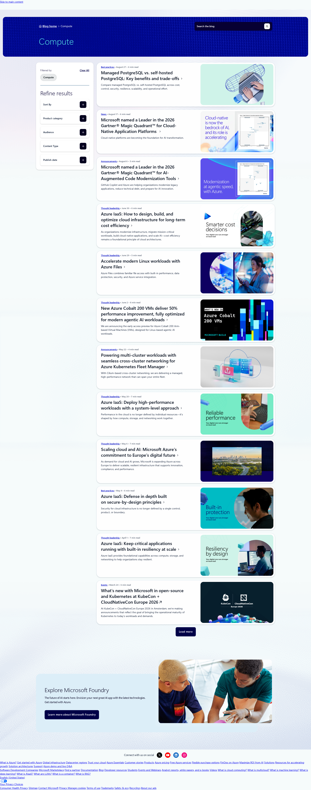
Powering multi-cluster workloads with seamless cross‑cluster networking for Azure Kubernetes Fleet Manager (138, 361)
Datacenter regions (76, 762)
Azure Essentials (115, 762)
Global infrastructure (54, 762)
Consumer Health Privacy (14, 788)
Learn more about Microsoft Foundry (72, 714)
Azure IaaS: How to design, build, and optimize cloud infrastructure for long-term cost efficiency (143, 220)
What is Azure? (8, 762)
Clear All (84, 70)
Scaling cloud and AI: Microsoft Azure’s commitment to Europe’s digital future (139, 452)
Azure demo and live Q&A (57, 766)
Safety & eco (121, 788)
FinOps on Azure (229, 762)
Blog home (49, 26)
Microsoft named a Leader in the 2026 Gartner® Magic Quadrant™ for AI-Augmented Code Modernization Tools (139, 173)
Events (104, 585)
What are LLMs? (43, 773)
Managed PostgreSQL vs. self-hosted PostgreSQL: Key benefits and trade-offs (140, 75)
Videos (213, 770)
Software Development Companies (19, 770)
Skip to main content (11, 1)
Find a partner (72, 770)
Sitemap (33, 788)
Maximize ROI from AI (251, 762)
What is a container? (63, 773)
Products (149, 762)
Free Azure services (180, 762)
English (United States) (12, 777)
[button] (186, 631)
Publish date (50, 159)
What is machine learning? (284, 770)
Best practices (107, 67)
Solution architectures (21, 766)
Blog (101, 770)
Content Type (50, 146)
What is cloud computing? (232, 770)
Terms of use (93, 788)
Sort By (47, 104)
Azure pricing (162, 762)
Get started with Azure (29, 762)
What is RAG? (83, 773)
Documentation (89, 770)
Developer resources (115, 770)
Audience (48, 132)
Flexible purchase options (206, 762)
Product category (52, 118)
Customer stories (134, 762)
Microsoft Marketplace (51, 770)
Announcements (109, 161)
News (104, 114)
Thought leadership (110, 208)
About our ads (148, 788)
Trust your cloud (97, 762)
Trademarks (107, 788)
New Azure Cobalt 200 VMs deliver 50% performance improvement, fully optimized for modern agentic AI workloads (142, 314)
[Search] (267, 26)
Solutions (269, 762)
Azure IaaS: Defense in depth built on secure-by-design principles (134, 499)
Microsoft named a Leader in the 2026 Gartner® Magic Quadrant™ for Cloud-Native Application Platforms (138, 125)
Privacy (63, 788)
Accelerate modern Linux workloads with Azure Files (140, 264)
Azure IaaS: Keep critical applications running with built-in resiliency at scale (139, 546)
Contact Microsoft (48, 788)
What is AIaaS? (25, 773)
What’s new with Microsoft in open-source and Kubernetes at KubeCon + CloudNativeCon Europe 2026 (142, 596)
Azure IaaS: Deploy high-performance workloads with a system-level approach (140, 405)
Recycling (134, 788)
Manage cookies (77, 788)
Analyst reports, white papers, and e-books (185, 770)
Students (133, 770)
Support (38, 766)
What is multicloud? (258, 770)
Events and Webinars (149, 770)
